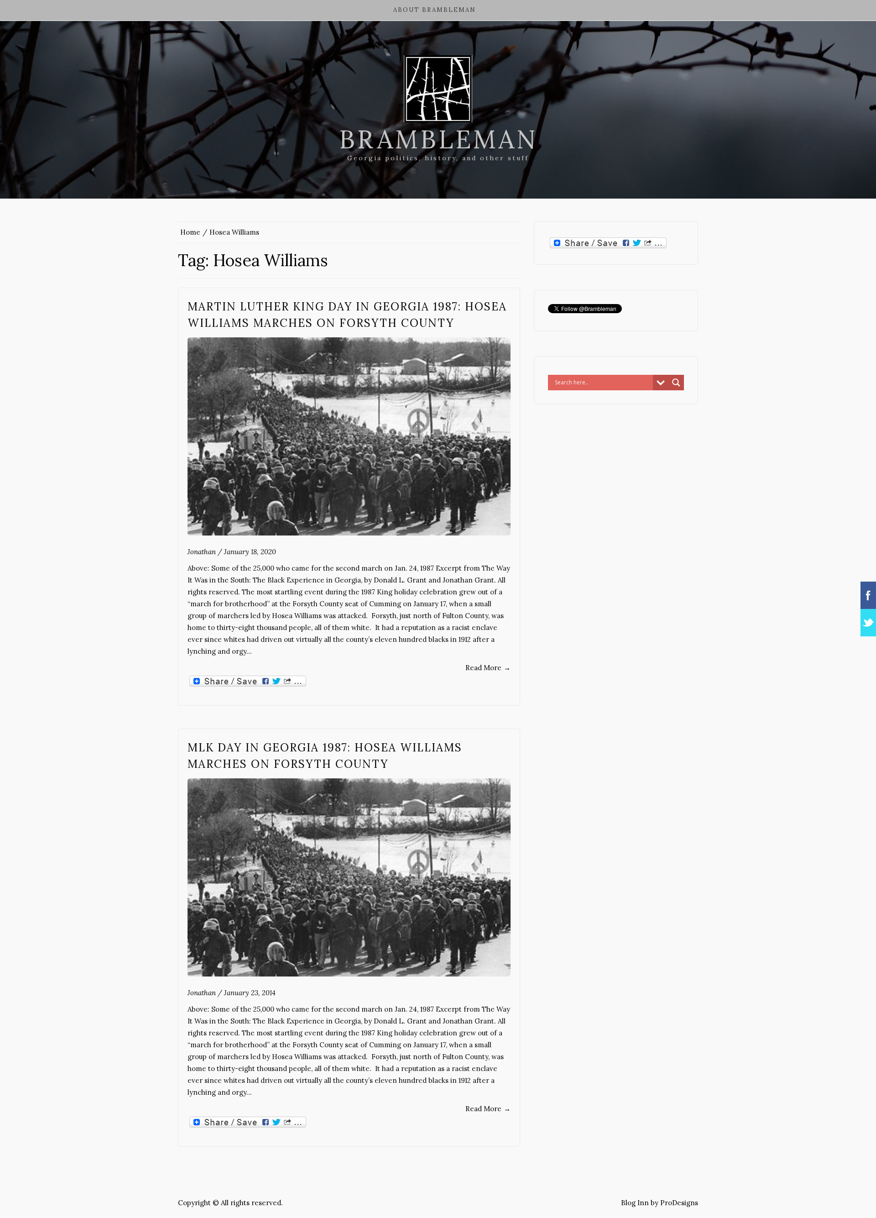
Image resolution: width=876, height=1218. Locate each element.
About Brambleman (434, 10)
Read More (488, 667)
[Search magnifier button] (676, 382)
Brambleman (438, 139)
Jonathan (202, 551)
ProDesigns (679, 1202)
